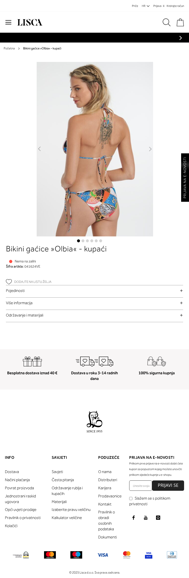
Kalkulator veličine (67, 517)
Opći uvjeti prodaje (20, 509)
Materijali (59, 501)
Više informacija (19, 303)
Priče (135, 6)
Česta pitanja (63, 479)
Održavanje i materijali (24, 315)
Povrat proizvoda (19, 488)
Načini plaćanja (17, 479)
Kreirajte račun (175, 6)
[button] (40, 149)
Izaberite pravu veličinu (71, 509)
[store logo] (29, 22)
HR (143, 6)
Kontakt (104, 504)
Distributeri (107, 479)
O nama (104, 471)
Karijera (104, 488)
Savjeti (57, 471)
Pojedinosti (15, 290)
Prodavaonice (110, 496)
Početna (9, 48)
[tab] (94, 290)
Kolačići (11, 525)
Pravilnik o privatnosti (23, 517)
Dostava (12, 471)
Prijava (157, 6)
